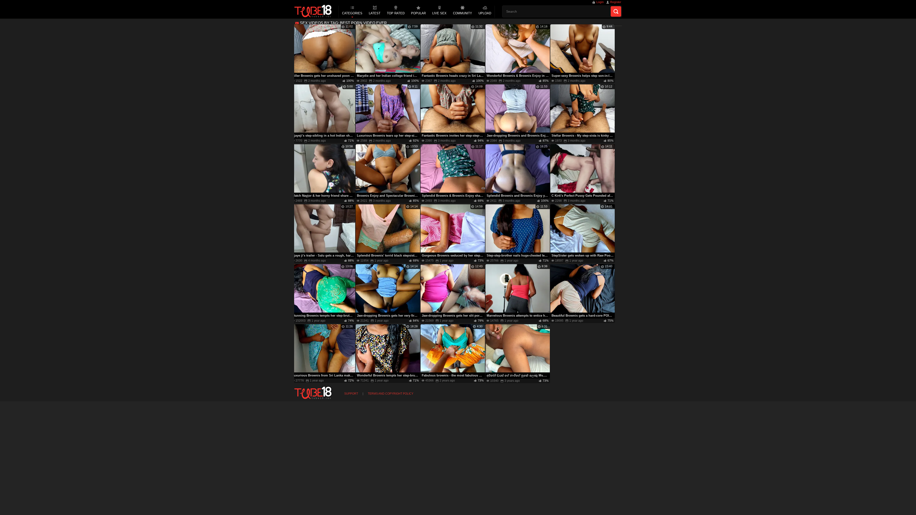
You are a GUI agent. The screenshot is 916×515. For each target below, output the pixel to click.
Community (462, 13)
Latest (374, 13)
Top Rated (396, 13)
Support (351, 393)
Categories (352, 13)
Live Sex (439, 13)
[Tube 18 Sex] (313, 11)
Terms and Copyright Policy (390, 393)
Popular (418, 13)
